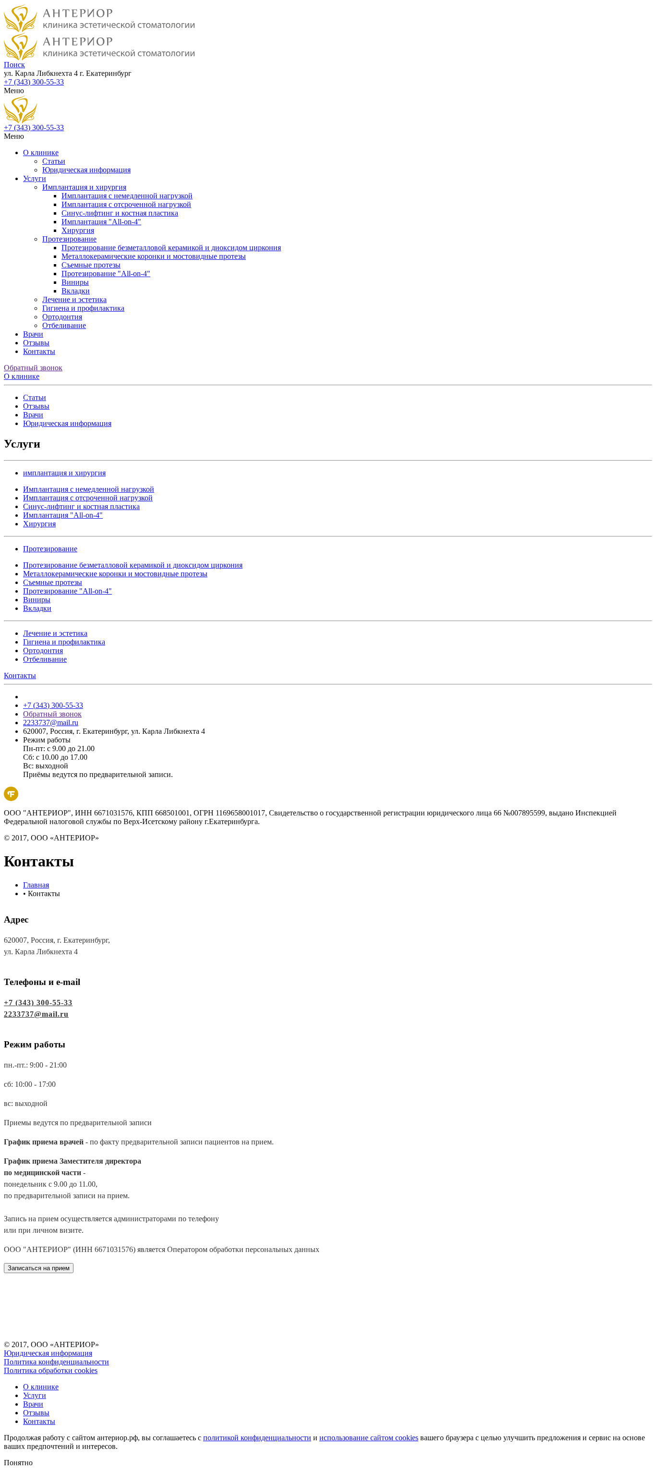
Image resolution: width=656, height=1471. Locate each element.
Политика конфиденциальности (56, 1362)
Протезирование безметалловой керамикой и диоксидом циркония (171, 247)
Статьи (53, 161)
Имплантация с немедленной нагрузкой (127, 196)
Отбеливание (64, 325)
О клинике (41, 152)
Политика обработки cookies (50, 1370)
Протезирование (69, 239)
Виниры (75, 282)
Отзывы (36, 343)
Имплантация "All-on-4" (101, 222)
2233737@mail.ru (50, 722)
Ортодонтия (62, 317)
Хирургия (77, 230)
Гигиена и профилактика (83, 308)
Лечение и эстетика (74, 299)
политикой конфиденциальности (257, 1438)
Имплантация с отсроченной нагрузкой (126, 204)
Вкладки (75, 291)
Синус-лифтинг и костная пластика (119, 213)
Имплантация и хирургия (84, 187)
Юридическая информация (86, 170)
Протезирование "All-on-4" (105, 273)
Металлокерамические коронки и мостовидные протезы (153, 256)
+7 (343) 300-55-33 (34, 82)
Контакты (39, 351)
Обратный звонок (33, 368)
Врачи (33, 334)
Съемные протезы (91, 265)
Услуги (34, 178)
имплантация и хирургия (64, 473)
